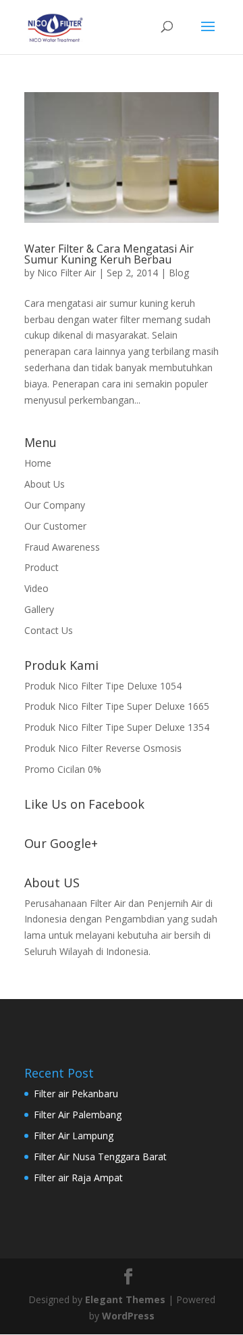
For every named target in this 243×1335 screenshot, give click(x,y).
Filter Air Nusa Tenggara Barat (100, 1156)
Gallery (39, 609)
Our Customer (55, 526)
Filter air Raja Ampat (78, 1177)
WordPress (128, 1315)
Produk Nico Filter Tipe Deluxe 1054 (103, 685)
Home (37, 463)
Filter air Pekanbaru (76, 1093)
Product (41, 567)
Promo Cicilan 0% (62, 769)
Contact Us (48, 630)
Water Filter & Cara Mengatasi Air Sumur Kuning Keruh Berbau (109, 254)
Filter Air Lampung (73, 1135)
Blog (179, 272)
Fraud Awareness (62, 547)
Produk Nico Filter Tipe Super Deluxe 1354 (116, 727)
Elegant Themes (125, 1299)
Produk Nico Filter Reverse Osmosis (103, 748)
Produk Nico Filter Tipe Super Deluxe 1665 (116, 706)
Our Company (54, 505)
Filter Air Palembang (78, 1114)
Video (36, 588)
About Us (44, 484)
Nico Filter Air (66, 272)
